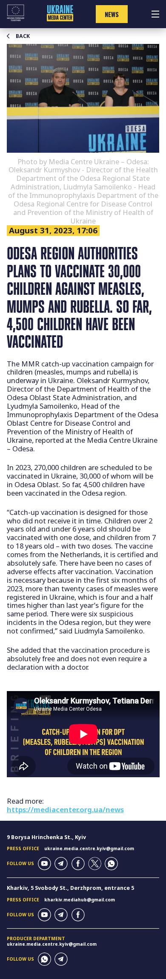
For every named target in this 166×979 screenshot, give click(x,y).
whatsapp (111, 863)
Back (23, 36)
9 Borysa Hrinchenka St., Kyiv (46, 837)
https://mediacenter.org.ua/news (65, 809)
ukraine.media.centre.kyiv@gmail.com (89, 848)
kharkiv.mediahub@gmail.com (79, 900)
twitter (94, 863)
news (112, 14)
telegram (61, 863)
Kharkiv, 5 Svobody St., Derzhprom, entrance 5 (70, 888)
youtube (44, 863)
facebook (78, 863)
